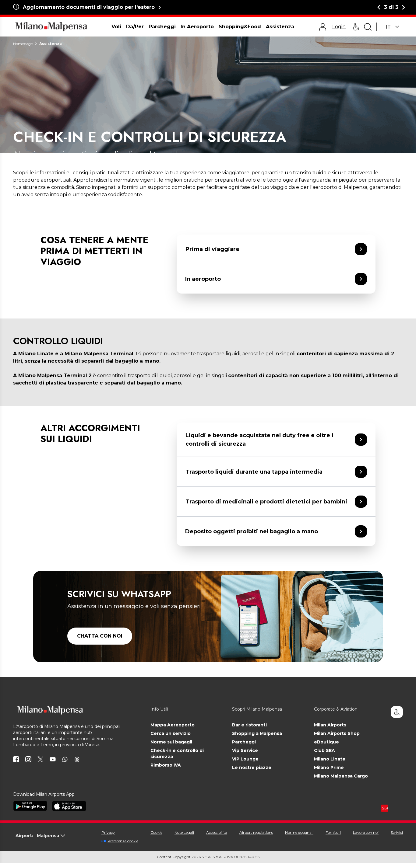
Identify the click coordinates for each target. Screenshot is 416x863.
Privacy (108, 832)
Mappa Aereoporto (172, 725)
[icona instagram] (28, 759)
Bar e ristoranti (249, 725)
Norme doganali (299, 832)
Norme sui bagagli (171, 742)
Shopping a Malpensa (257, 733)
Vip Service (245, 750)
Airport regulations (256, 832)
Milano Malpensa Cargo (341, 776)
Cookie (156, 832)
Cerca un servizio (170, 733)
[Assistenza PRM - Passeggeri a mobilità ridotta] (356, 26)
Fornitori (333, 832)
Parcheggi (244, 742)
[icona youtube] (53, 759)
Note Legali (184, 832)
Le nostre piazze (251, 767)
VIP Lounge (245, 759)
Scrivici (397, 832)
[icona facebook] (16, 759)
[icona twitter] (40, 759)
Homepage (23, 43)
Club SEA (324, 750)
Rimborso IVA (165, 765)
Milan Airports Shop (337, 733)
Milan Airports (330, 725)
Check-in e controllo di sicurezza (177, 753)
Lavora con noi (366, 832)
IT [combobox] (388, 27)
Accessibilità (216, 832)
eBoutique (326, 742)
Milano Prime (329, 767)
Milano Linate (329, 759)
